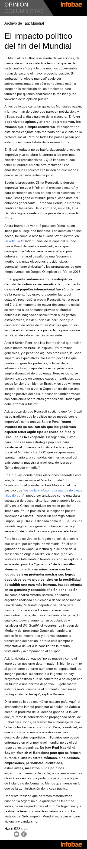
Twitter (16, 834)
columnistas (24, 11)
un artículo (12, 241)
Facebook (24, 834)
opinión (16, 4)
